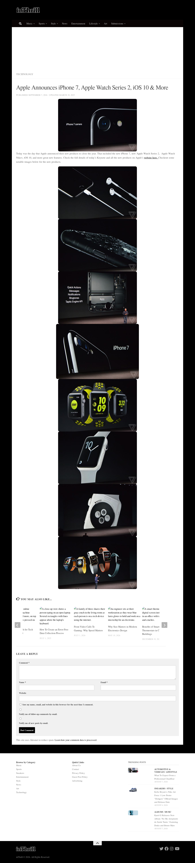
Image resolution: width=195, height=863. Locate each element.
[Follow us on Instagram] (172, 849)
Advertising (77, 780)
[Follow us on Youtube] (177, 849)
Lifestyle (93, 23)
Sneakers (20, 773)
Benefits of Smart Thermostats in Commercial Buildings (156, 630)
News (64, 23)
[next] (164, 625)
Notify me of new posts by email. (33, 723)
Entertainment (78, 23)
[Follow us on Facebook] (167, 849)
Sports (42, 23)
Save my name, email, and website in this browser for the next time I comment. (57, 704)
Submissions (117, 23)
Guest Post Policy (80, 777)
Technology (24, 74)
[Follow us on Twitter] (161, 849)
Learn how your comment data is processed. (76, 740)
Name (22, 682)
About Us (76, 765)
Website (22, 692)
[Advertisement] (97, 48)
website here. (151, 157)
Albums (158, 811)
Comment (24, 662)
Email (104, 682)
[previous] (17, 625)
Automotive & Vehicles (162, 770)
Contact (75, 769)
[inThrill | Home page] (28, 10)
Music (29, 23)
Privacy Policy (78, 773)
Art (105, 23)
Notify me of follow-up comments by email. (38, 714)
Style (53, 23)
